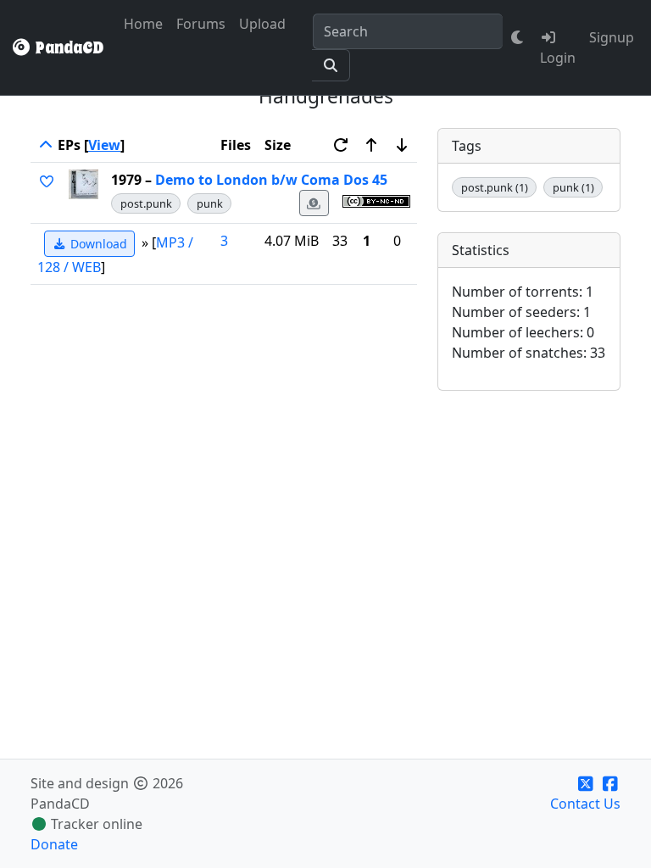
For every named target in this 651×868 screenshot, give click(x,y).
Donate (54, 844)
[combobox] (408, 31)
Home (143, 23)
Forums (200, 23)
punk (210, 203)
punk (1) (573, 187)
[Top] (45, 145)
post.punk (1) (494, 187)
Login (558, 57)
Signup (611, 37)
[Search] (331, 65)
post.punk (146, 203)
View (104, 145)
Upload (262, 23)
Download (97, 244)
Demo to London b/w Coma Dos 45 (271, 179)
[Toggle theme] (518, 37)
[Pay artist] (314, 203)
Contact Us (585, 803)
